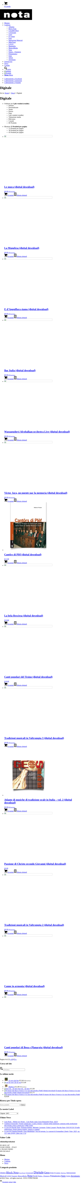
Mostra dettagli (21, 195)
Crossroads (29, 1173)
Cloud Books (22, 1173)
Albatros (3, 1173)
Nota (29, 1175)
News (6, 1163)
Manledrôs (14, 1176)
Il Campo (57, 1173)
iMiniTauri (63, 1173)
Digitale (39, 1172)
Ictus (52, 1173)
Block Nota (12, 1172)
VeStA (68, 1176)
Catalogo (7, 1161)
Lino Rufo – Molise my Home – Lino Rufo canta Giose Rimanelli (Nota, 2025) (31, 1122)
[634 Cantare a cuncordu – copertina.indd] (16, 19)
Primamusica (55, 1176)
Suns (63, 1175)
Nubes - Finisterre (44, 1176)
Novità (35, 1176)
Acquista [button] (10, 195)
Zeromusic (75, 1176)
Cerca (23, 1105)
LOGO (9, 1176)
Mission (7, 1159)
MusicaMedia (22, 1176)
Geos (47, 1172)
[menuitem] (43, 23)
